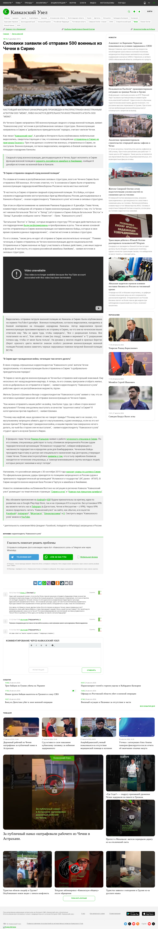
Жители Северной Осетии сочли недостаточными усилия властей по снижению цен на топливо (126, 191)
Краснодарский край (28, 22)
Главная (6, 34)
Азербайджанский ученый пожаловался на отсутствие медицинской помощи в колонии (96, 745)
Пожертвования (114, 913)
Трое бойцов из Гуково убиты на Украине (25, 685)
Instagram (23, 513)
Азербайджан (33, 18)
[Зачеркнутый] (46, 645)
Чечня (136, 22)
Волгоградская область (76, 18)
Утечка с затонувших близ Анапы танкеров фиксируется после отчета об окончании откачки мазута (136, 745)
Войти (149, 11)
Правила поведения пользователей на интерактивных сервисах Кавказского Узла (55, 923)
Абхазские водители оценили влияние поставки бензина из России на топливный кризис (129, 286)
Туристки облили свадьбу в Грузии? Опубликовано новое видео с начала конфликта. (26, 892)
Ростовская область (79, 22)
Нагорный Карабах (44, 22)
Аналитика (41, 3)
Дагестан (97, 18)
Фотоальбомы (107, 3)
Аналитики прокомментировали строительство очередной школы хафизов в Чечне (129, 142)
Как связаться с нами (97, 913)
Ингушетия (107, 18)
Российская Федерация (61, 22)
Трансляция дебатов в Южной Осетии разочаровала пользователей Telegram (127, 241)
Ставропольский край (123, 22)
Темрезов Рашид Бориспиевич (123, 348)
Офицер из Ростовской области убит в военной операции (108, 693)
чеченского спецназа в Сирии (81, 439)
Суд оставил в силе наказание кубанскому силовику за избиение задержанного (58, 745)
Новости (7, 3)
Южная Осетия (145, 22)
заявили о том (55, 456)
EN (154, 3)
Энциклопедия (58, 3)
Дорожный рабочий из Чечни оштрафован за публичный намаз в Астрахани (20, 745)
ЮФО (18, 25)
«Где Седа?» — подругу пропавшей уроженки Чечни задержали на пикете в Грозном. (128, 795)
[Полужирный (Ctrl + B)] (31, 645)
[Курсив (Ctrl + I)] (36, 645)
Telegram (36, 506)
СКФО (111, 22)
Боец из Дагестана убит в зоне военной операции (28, 702)
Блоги (83, 3)
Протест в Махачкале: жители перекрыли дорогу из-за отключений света (129, 840)
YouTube (25, 517)
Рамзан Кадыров (40, 439)
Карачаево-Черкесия (11, 22)
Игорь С (23, 593)
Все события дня (147, 706)
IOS (48, 499)
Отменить (91, 670)
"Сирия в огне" (58, 491)
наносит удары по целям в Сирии (83, 471)
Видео (93, 3)
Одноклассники (52, 513)
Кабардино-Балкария (120, 18)
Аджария (15, 18)
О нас (83, 913)
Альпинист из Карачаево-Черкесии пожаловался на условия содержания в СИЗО (130, 44)
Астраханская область (57, 18)
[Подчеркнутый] (41, 645)
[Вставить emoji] (52, 645)
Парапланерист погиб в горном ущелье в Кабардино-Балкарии (111, 685)
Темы (18, 3)
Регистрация (38, 670)
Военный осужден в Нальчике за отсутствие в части (106, 702)
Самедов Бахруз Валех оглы (122, 416)
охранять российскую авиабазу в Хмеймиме (59, 161)
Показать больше (79, 898)
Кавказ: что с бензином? (15, 29)
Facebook (11, 513)
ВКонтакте (36, 513)
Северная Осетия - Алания (97, 22)
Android (41, 499)
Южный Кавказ (9, 25)
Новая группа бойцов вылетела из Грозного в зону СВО (32, 694)
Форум (72, 3)
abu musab (24, 620)
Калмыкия (134, 18)
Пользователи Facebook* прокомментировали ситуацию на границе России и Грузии (130, 90)
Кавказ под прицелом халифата (85, 491)
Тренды (28, 3)
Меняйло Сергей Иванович (122, 382)
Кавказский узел (23, 135)
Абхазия (7, 18)
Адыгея (23, 18)
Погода (121, 3)
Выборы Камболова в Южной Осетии (79, 29)
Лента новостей (17, 34)
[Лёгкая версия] (145, 3)
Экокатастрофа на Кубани (144, 29)
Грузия (89, 18)
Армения (44, 18)
